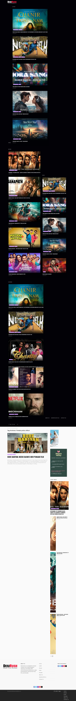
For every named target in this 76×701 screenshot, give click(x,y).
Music (20, 84)
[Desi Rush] (12, 2)
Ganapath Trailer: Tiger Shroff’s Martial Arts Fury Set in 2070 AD (19, 197)
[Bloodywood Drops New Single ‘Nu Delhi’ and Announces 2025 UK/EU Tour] (30, 47)
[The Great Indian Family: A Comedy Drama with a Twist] (24, 263)
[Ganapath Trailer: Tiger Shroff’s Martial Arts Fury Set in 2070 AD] (24, 187)
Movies (9, 149)
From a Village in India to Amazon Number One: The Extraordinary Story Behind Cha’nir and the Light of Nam (30, 32)
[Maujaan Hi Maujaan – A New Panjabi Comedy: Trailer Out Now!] (24, 238)
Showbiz (20, 29)
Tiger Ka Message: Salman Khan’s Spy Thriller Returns (17, 223)
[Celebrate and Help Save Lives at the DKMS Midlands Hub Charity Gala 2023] (26, 350)
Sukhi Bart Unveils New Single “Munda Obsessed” (21, 114)
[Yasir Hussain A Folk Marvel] (54, 265)
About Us (47, 417)
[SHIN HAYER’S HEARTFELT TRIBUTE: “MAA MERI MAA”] (30, 129)
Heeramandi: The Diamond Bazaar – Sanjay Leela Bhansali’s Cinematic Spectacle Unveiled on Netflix (24, 172)
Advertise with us (55, 417)
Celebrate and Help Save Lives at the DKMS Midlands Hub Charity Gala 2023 (21, 361)
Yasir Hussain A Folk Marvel (47, 274)
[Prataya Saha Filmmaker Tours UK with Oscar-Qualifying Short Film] (26, 377)
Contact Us (63, 417)
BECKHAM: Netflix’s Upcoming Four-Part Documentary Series (18, 416)
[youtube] (60, 691)
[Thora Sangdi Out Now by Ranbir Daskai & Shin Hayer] (30, 75)
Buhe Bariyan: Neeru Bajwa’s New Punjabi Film (25, 456)
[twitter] (56, 691)
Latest (13, 6)
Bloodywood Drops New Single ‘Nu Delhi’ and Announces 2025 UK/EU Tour (24, 59)
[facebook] (54, 691)
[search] (18, 424)
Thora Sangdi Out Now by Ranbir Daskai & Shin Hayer (21, 86)
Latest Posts (15, 29)
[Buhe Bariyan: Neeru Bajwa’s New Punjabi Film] (27, 443)
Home (9, 142)
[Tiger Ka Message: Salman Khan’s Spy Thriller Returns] (24, 212)
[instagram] (58, 691)
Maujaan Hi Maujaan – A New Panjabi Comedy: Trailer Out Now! (18, 248)
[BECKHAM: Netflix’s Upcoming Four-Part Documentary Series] (26, 404)
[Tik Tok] (62, 691)
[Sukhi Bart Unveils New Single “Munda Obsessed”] (30, 102)
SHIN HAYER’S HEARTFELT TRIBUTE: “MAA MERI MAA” (20, 141)
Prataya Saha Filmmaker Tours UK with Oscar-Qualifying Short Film (19, 389)
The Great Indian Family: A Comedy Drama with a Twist (17, 274)
